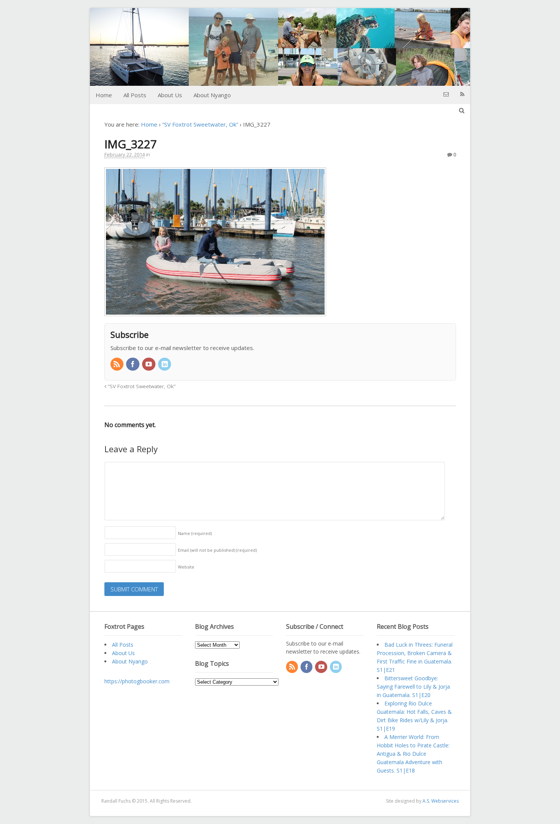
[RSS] (117, 364)
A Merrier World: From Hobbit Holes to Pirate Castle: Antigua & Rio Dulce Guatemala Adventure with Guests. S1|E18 (413, 753)
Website (186, 567)
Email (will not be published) (217, 550)
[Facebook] (133, 364)
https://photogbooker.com (137, 681)
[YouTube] (149, 364)
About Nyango (212, 95)
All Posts (134, 95)
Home (104, 95)
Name (195, 533)
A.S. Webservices (440, 801)
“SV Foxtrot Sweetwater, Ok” (200, 124)
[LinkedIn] (165, 364)
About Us (170, 95)
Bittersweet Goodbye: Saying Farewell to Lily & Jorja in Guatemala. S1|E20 (413, 687)
